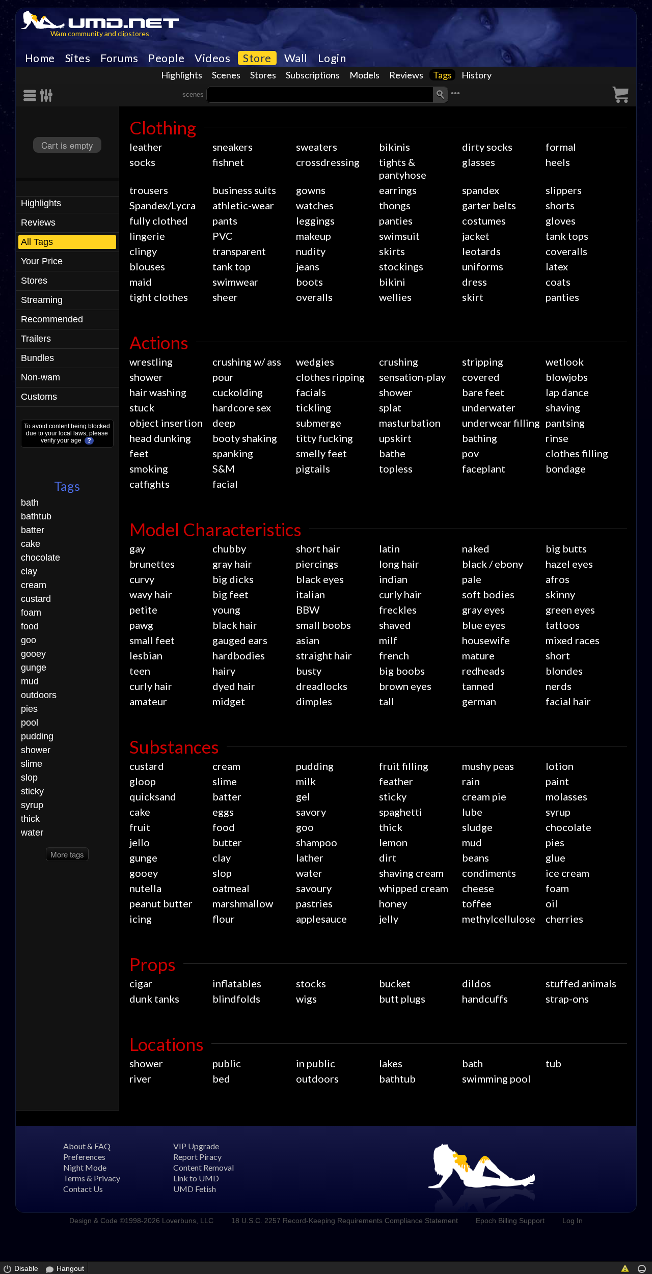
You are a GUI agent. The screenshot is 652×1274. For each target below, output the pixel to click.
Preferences (84, 1156)
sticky (32, 791)
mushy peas (488, 766)
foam (31, 612)
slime (31, 764)
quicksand (152, 796)
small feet (152, 640)
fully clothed (158, 220)
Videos (212, 58)
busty (308, 670)
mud (30, 681)
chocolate (40, 557)
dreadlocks (321, 686)
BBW (307, 609)
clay (29, 571)
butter (227, 842)
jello (139, 842)
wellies (395, 297)
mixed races (573, 640)
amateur (148, 701)
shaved (395, 625)
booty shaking (244, 438)
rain (471, 781)
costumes (484, 220)
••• (455, 93)
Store (257, 58)
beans (475, 857)
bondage (566, 468)
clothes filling (577, 453)
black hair (234, 625)
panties (396, 220)
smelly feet (321, 453)
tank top (231, 266)
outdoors (39, 695)
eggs (223, 812)
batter (32, 530)
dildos (476, 983)
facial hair (568, 701)
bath (30, 502)
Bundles (37, 358)
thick (30, 819)
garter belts (489, 205)
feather (396, 781)
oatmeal (231, 888)
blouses (147, 266)
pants (224, 220)
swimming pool (496, 1078)
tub (553, 1063)
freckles (398, 609)
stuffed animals (581, 983)
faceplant (483, 468)
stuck (141, 407)
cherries (564, 918)
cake (30, 544)
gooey (33, 654)
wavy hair (150, 594)
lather (309, 857)
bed (221, 1078)
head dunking (160, 438)
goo (28, 640)
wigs (306, 998)
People (166, 58)
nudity (310, 251)
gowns (310, 190)
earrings (398, 190)
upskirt (395, 438)
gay (137, 548)
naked (476, 548)
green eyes (570, 609)
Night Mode (84, 1167)
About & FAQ (87, 1146)
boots (309, 281)
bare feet (483, 392)
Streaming (42, 300)
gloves (561, 220)
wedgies (315, 361)
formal (561, 147)
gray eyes (483, 609)
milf (388, 640)
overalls (314, 297)
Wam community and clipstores (99, 33)
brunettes (152, 564)
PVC (222, 236)
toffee (477, 903)
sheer (225, 297)
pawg (141, 625)
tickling (313, 407)
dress (474, 281)
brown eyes (405, 686)
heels (558, 162)
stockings (401, 266)
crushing (398, 361)
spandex (480, 190)
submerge (318, 423)
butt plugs (402, 998)
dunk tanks (154, 998)
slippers (564, 190)
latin (389, 548)
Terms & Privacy (91, 1178)
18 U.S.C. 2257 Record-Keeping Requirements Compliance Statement (344, 1220)
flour (223, 918)
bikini (392, 281)
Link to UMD (196, 1178)
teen (139, 670)
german (479, 701)
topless (396, 468)
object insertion (166, 423)
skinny (560, 594)
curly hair (400, 594)
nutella (145, 888)
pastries (314, 903)
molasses (566, 796)
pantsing (565, 423)
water (32, 832)
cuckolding (237, 392)
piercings (317, 564)
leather (145, 147)
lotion (560, 766)
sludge (477, 827)
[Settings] (46, 95)
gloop (142, 781)
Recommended (52, 319)
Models (364, 74)
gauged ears (239, 640)
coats (558, 281)
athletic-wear (243, 205)
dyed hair (233, 686)
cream (33, 585)
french (394, 655)
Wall (296, 58)
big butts (566, 548)
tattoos (563, 625)
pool (29, 722)
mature (478, 655)
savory (311, 812)
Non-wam (40, 377)
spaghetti (400, 812)
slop (29, 777)
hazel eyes (569, 564)
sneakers (232, 147)
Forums (119, 58)
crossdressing (328, 162)
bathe (392, 453)
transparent (239, 251)
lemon (393, 842)
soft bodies (488, 594)
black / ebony (492, 564)
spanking (232, 453)
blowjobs (567, 377)
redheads (483, 670)
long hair (399, 564)
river (140, 1078)
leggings (315, 220)
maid (140, 281)
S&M (223, 468)
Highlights (181, 74)
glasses (478, 162)
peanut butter (161, 903)
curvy (141, 579)
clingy (143, 251)
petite (143, 609)
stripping (482, 361)
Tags (442, 74)
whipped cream (413, 888)
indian (393, 579)
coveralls (566, 251)
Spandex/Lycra (162, 205)
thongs (395, 205)
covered (481, 377)
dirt (387, 857)
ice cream (567, 873)
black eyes (320, 579)
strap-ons (567, 998)
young (226, 609)
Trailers (36, 339)
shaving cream (411, 873)
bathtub (36, 516)
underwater (488, 407)
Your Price (42, 261)
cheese (478, 888)
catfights (149, 484)
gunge (33, 667)
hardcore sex (241, 407)
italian (310, 594)
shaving (563, 407)
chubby (229, 548)
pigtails (313, 468)
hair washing (157, 392)
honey (393, 903)
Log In (572, 1220)
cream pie (484, 796)
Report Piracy (197, 1156)
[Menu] (31, 95)
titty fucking (324, 438)
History (476, 74)
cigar (140, 983)
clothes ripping (330, 377)
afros (557, 579)
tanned (478, 686)
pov (470, 453)
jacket (476, 236)
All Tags (37, 242)
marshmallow (242, 903)
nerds (559, 686)
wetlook (565, 361)
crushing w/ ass (246, 361)
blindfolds (236, 998)
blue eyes (483, 625)
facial (225, 484)
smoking (148, 468)
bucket (395, 983)
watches (315, 205)
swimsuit (399, 236)
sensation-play (412, 377)
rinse (557, 438)
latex (557, 266)
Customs (39, 397)
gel (303, 796)
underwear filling (501, 423)
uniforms (482, 266)
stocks (311, 983)
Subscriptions (313, 74)
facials (311, 392)
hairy (223, 670)
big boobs (402, 670)
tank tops (567, 236)
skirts (392, 251)
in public (315, 1063)
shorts (560, 205)
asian (307, 640)
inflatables (236, 983)
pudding (37, 736)
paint (557, 781)
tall (386, 701)
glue (555, 857)
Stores (263, 74)
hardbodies (238, 655)
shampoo (316, 842)
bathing (479, 438)
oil (552, 903)
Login (332, 58)
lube (472, 812)
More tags (67, 854)
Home (40, 58)
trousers (148, 190)
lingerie (147, 236)
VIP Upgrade (196, 1146)
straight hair (324, 655)
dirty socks (487, 147)
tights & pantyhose (402, 168)
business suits (244, 190)
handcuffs (485, 998)
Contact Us (83, 1189)
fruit (139, 827)
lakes (390, 1063)
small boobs (323, 625)
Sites (78, 58)
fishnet (228, 162)
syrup (32, 805)
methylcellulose (498, 918)
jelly (388, 918)
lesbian (145, 655)
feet (139, 453)
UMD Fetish (194, 1189)
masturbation (410, 423)
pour (223, 377)
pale (471, 579)
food (30, 626)
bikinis (394, 147)
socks (142, 162)
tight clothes (158, 297)
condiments (489, 873)
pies (29, 709)
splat (390, 407)
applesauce (321, 918)
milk (306, 781)
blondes (564, 670)
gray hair (232, 564)
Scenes (226, 74)
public (226, 1063)
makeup (313, 236)
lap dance (567, 392)
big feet (230, 594)
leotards (481, 251)
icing (140, 918)
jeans (307, 266)
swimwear (235, 281)
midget (228, 701)
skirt (472, 297)
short (558, 655)
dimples (314, 701)
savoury (314, 888)
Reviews (406, 74)
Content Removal (203, 1167)
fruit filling (403, 766)
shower (35, 750)
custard (36, 599)
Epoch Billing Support (510, 1220)
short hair (318, 548)
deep (223, 423)
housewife (486, 640)
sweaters (316, 147)
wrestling (151, 361)
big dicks (233, 579)
